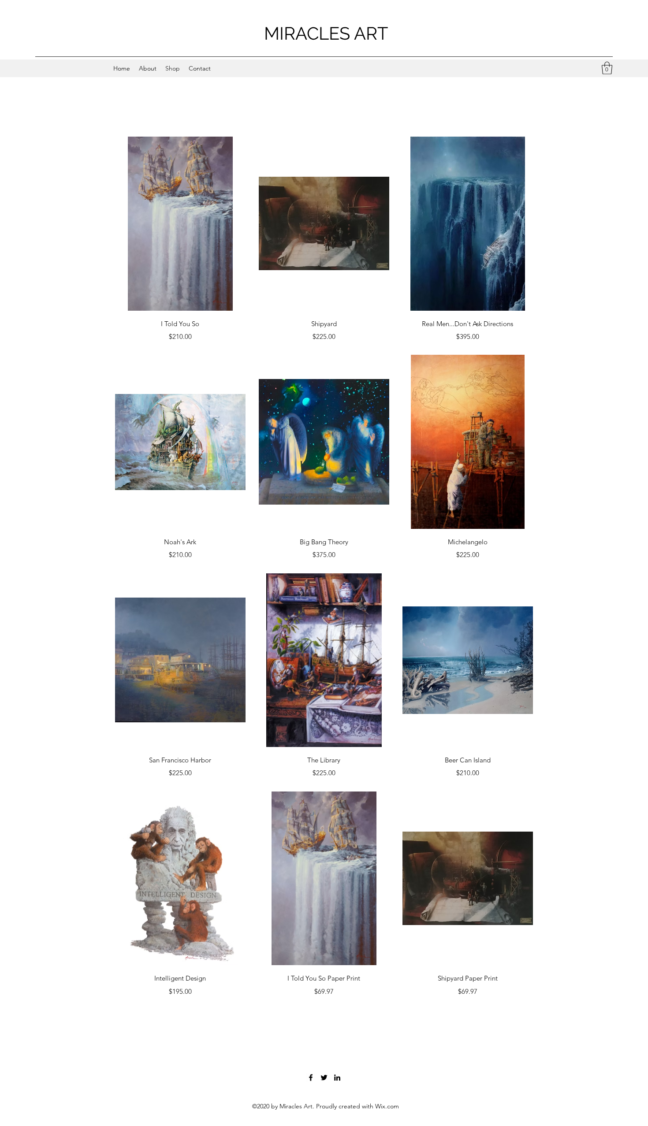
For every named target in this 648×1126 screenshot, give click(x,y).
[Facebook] (310, 1077)
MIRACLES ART (326, 33)
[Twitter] (324, 1077)
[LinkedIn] (337, 1077)
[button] (607, 68)
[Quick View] (180, 224)
